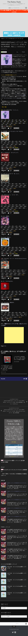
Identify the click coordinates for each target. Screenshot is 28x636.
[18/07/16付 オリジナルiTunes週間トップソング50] (3, 575)
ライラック (15, 110)
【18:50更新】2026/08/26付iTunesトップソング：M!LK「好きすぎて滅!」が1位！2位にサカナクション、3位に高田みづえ (17, 521)
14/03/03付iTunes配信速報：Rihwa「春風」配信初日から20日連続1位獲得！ (19, 358)
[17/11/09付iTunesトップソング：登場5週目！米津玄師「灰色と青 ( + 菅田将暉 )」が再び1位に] (7, 359)
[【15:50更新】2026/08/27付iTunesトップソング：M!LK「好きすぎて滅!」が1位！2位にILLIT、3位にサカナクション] (3, 510)
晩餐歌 (7, 216)
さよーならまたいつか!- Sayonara (15, 131)
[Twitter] (24, 379)
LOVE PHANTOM (9, 281)
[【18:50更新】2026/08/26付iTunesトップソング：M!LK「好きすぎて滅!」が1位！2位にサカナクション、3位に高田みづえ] (3, 518)
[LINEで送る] (4, 52)
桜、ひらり (16, 173)
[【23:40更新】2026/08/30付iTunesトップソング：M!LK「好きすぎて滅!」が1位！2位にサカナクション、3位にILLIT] (3, 484)
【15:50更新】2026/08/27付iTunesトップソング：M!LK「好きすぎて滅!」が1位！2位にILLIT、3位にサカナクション (17, 512)
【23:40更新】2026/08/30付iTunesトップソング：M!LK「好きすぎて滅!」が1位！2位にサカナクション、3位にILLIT (17, 487)
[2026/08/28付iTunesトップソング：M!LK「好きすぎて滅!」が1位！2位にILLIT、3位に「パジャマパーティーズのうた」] (3, 501)
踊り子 (8, 237)
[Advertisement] (14, 22)
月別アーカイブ (4, 606)
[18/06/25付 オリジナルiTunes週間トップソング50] (3, 594)
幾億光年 (12, 302)
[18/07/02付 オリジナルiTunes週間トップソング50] (3, 588)
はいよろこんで (14, 152)
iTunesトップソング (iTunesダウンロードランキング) (12, 38)
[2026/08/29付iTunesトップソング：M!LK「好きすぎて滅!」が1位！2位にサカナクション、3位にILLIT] (3, 493)
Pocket (23, 52)
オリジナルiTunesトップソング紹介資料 (12, 98)
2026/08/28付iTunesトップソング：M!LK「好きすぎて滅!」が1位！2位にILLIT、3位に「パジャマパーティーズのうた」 (17, 504)
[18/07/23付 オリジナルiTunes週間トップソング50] (3, 568)
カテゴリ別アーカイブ (6, 614)
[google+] (26, 379)
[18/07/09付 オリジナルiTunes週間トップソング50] (3, 581)
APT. (17, 194)
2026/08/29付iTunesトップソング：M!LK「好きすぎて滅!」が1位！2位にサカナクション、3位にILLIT (17, 495)
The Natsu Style (14, 2)
